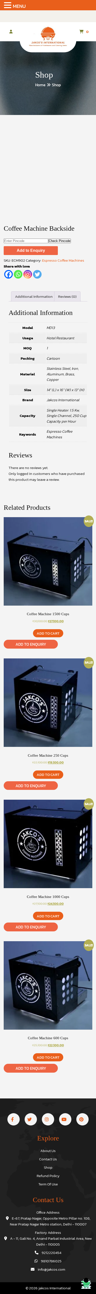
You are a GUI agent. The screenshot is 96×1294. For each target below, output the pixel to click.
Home (40, 85)
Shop (48, 1167)
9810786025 (51, 1261)
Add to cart (48, 633)
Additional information (34, 296)
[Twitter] (37, 274)
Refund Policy (48, 1176)
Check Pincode (59, 241)
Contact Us (48, 1159)
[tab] (34, 296)
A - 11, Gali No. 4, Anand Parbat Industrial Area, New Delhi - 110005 (50, 1241)
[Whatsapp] (18, 274)
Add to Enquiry (31, 250)
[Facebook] (8, 274)
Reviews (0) (67, 296)
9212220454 (51, 1252)
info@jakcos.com (51, 1269)
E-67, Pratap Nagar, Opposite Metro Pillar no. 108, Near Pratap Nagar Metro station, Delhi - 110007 (50, 1221)
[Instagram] (27, 274)
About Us (48, 1150)
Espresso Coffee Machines (63, 260)
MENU (19, 6)
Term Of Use (48, 1184)
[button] (8, 5)
